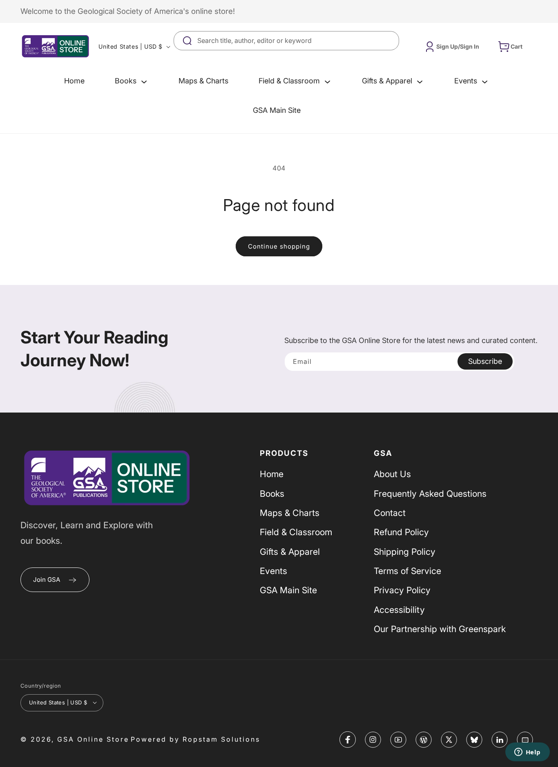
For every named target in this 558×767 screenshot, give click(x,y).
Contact (390, 512)
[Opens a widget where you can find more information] (527, 752)
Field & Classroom (296, 532)
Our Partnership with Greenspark (440, 628)
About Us (392, 474)
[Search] (390, 40)
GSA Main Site (288, 590)
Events (273, 570)
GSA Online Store (93, 739)
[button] (131, 81)
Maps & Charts (289, 512)
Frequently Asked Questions (430, 493)
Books (272, 493)
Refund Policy (401, 532)
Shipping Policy (404, 551)
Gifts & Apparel (290, 551)
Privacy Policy (402, 590)
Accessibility (399, 609)
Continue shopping (279, 246)
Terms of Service (407, 570)
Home (271, 474)
